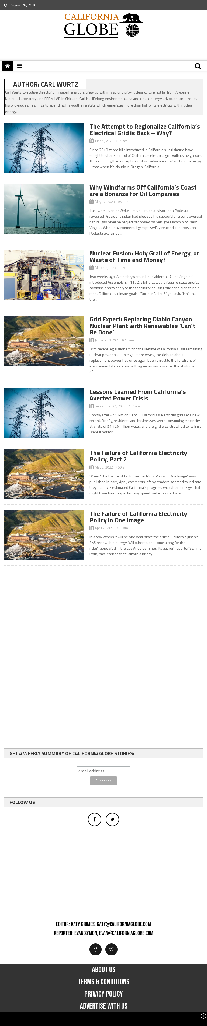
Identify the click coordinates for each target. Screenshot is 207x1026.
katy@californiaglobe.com (124, 924)
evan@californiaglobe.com (126, 933)
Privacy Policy (103, 994)
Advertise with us (103, 1006)
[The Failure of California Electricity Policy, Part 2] (44, 474)
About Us (103, 970)
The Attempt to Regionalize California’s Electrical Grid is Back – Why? (144, 129)
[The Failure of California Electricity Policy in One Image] (44, 535)
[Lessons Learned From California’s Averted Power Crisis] (44, 413)
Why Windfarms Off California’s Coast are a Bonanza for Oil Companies (143, 190)
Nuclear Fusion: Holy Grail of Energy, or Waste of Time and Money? (144, 256)
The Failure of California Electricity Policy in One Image (138, 517)
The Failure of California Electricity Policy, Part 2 (138, 456)
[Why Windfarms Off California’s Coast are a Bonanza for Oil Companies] (44, 209)
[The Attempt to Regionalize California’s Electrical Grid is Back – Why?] (44, 148)
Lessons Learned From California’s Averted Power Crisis (137, 395)
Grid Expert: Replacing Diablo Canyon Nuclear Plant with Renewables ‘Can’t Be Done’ (142, 325)
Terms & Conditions (103, 982)
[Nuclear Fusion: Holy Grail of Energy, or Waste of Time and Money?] (44, 275)
